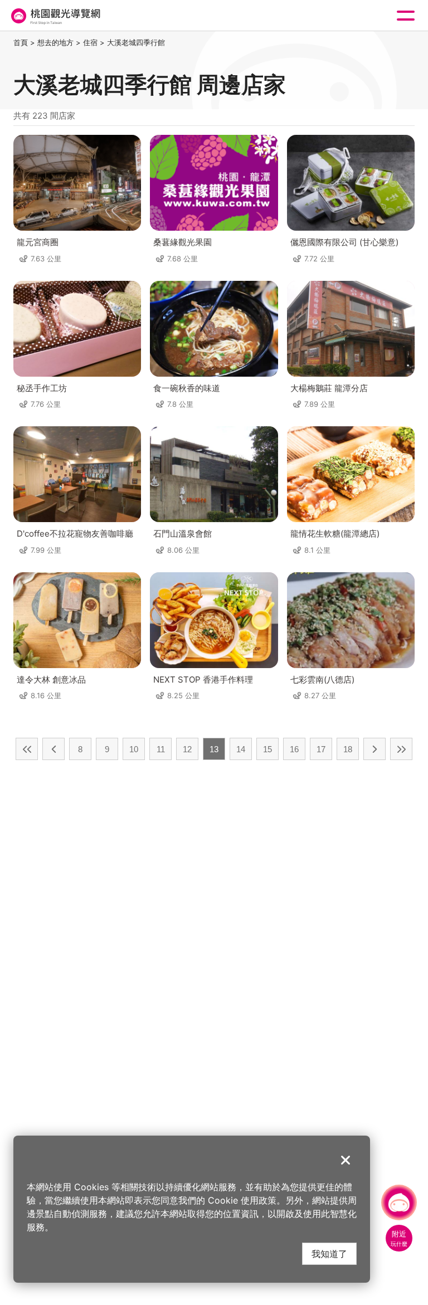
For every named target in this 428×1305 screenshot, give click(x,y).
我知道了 (329, 1253)
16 (294, 749)
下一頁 (374, 749)
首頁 (20, 42)
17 (321, 749)
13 (214, 749)
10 (133, 749)
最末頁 (401, 749)
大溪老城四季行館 (136, 42)
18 (347, 749)
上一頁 (53, 749)
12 (187, 749)
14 (240, 749)
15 (267, 749)
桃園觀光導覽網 (54, 16)
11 (161, 749)
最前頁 (27, 749)
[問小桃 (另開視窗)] (399, 1202)
